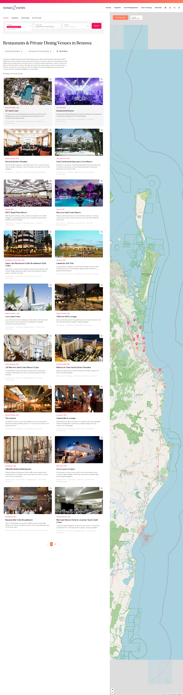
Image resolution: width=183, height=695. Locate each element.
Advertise (158, 8)
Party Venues (9, 278)
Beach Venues (91, 172)
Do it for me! (36, 18)
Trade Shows (85, 376)
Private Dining (20, 121)
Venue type (39, 25)
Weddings (69, 376)
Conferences (77, 376)
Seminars (95, 274)
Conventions (93, 376)
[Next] (48, 91)
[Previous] (6, 91)
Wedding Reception (79, 172)
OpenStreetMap (172, 694)
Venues (108, 8)
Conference (18, 172)
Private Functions (10, 121)
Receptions (8, 481)
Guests (66, 25)
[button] (160, 369)
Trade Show (26, 172)
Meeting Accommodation (38, 172)
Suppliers (117, 8)
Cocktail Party (39, 121)
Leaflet (164, 694)
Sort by (134, 17)
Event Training (146, 8)
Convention (39, 223)
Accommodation (61, 174)
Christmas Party (9, 123)
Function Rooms (29, 121)
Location (9, 25)
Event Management (131, 8)
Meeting (89, 274)
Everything (25, 18)
